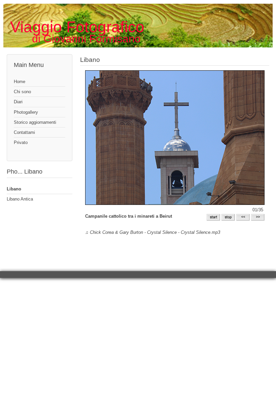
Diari (18, 101)
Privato (21, 142)
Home (19, 81)
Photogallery (26, 112)
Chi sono (22, 91)
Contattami (24, 132)
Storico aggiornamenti (35, 122)
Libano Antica (20, 199)
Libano (14, 188)
